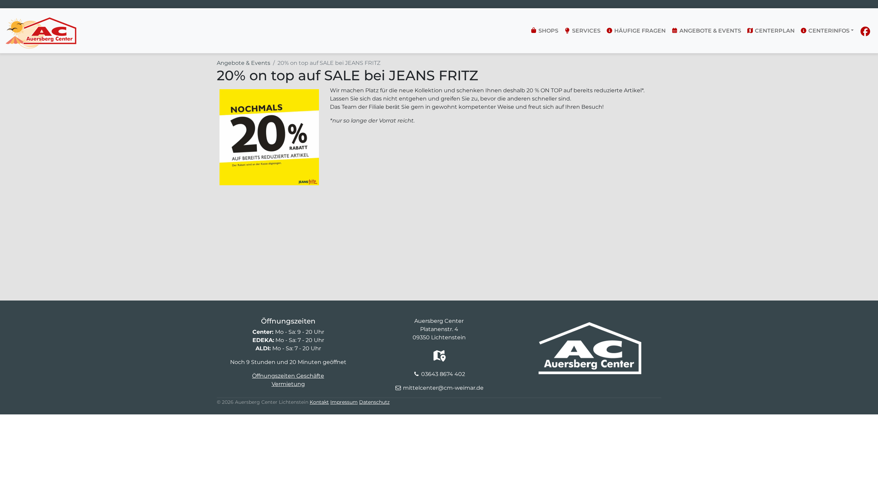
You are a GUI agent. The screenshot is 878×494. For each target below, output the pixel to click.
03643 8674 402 (443, 374)
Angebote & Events (709, 30)
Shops (547, 30)
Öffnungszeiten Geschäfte (288, 376)
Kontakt (319, 402)
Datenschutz (374, 402)
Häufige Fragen (639, 30)
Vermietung (288, 384)
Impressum (344, 402)
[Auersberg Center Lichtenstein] (41, 19)
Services (586, 30)
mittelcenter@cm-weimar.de (443, 388)
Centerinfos (828, 30)
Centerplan (774, 30)
